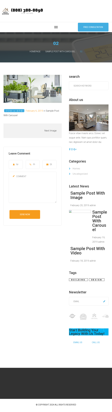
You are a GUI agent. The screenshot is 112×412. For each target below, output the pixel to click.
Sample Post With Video (87, 250)
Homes (76, 168)
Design (96, 280)
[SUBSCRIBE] (104, 301)
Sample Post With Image (87, 195)
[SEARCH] (105, 84)
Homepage (35, 51)
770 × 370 (14, 111)
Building (78, 280)
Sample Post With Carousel (60, 51)
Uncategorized (80, 173)
